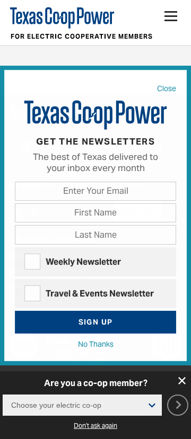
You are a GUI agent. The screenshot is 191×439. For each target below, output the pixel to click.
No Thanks (96, 345)
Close (166, 89)
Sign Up (96, 322)
